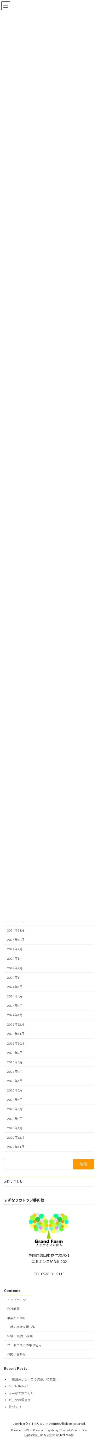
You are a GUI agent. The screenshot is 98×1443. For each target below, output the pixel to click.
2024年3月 (14, 1006)
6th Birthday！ (19, 1386)
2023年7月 (14, 1072)
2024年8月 (14, 959)
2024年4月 (14, 996)
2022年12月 (15, 1137)
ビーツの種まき (20, 1400)
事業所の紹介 (16, 1318)
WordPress (33, 1430)
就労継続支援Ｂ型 (22, 1327)
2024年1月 (14, 1015)
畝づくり (15, 1407)
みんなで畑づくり (21, 1393)
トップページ (16, 1300)
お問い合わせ (13, 1181)
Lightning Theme (57, 1430)
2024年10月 (15, 940)
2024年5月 (14, 987)
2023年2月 (14, 1119)
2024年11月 (15, 930)
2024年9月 (14, 949)
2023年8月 (14, 1062)
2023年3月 (14, 1109)
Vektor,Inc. (53, 1434)
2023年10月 (15, 1043)
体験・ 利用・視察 (20, 1336)
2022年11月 (15, 1147)
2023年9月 (14, 1053)
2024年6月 (14, 977)
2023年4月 (14, 1100)
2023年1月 (14, 1128)
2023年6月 (14, 1081)
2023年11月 (15, 1034)
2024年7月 (14, 968)
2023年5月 (14, 1091)
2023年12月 (15, 1025)
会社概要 (13, 1309)
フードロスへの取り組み (24, 1345)
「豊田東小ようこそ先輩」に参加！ (34, 1379)
